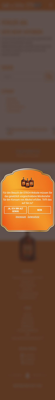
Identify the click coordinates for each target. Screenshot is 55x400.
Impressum (21, 216)
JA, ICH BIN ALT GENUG (15, 210)
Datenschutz (33, 216)
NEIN (39, 210)
